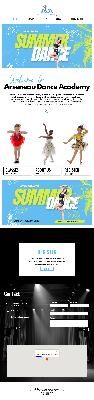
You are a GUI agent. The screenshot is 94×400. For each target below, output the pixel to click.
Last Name (73, 302)
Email (52, 310)
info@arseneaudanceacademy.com (20, 317)
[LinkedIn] (17, 328)
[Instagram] (20, 328)
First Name (53, 302)
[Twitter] (14, 328)
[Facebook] (11, 328)
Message (52, 318)
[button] (45, 19)
